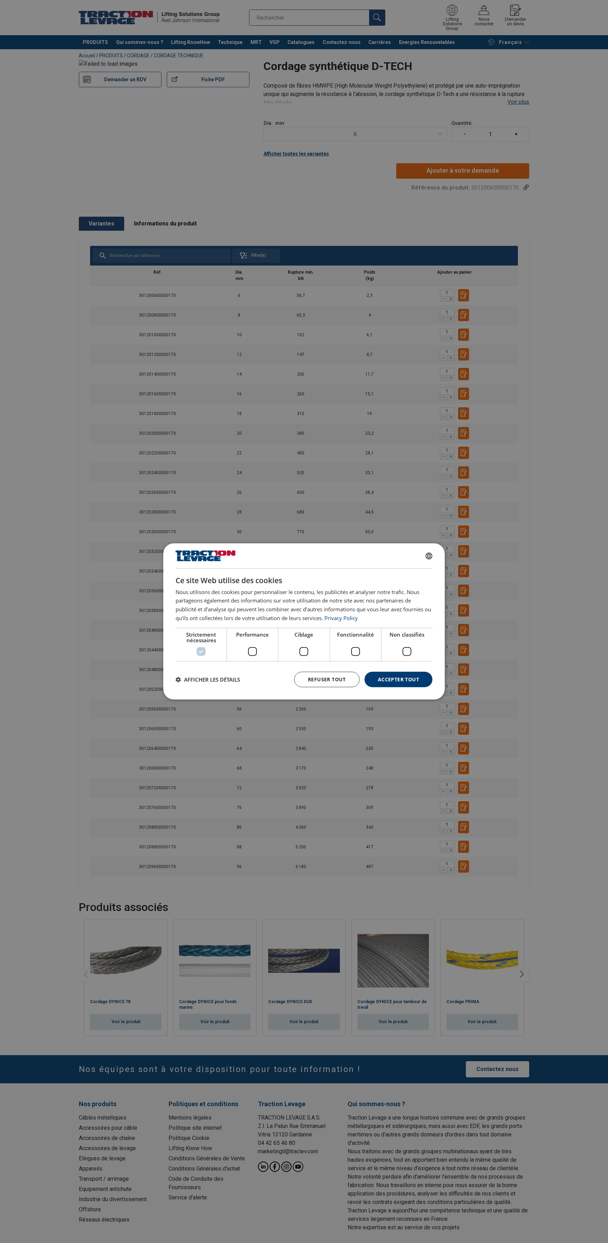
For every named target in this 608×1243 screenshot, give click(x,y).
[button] (208, 679)
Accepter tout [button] (398, 679)
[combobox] (428, 555)
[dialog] (304, 621)
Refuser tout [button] (327, 679)
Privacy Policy (341, 618)
